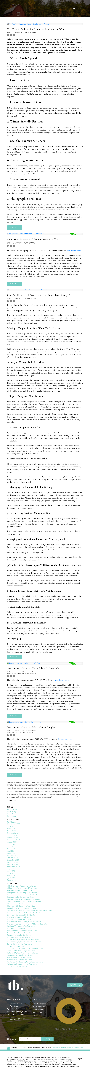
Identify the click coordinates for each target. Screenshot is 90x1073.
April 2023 (11, 878)
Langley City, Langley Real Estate (68, 790)
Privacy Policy (56, 1047)
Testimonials (37, 1012)
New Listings (12, 812)
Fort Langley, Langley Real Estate (52, 788)
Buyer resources (39, 1007)
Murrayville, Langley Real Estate (53, 791)
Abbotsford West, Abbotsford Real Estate (46, 782)
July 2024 (11, 844)
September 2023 (13, 867)
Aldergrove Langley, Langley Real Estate (22, 893)
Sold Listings (11, 816)
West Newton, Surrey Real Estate (38, 796)
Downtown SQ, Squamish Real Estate (16, 788)
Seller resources (39, 1009)
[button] (67, 1039)
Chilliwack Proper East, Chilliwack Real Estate (25, 785)
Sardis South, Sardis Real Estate (18, 946)
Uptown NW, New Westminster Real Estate (22, 953)
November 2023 (13, 862)
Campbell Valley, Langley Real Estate (54, 784)
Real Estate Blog (13, 814)
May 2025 (11, 829)
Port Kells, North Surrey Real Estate (71, 791)
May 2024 (11, 849)
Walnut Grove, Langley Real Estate (20, 796)
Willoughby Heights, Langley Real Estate (26, 797)
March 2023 (12, 880)
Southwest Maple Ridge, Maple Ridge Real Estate (29, 794)
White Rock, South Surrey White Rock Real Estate (25, 962)
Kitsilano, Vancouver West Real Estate (24, 244)
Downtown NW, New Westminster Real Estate (65, 787)
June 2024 (11, 846)
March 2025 (12, 831)
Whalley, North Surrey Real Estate (55, 796)
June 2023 (11, 873)
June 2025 (11, 826)
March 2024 (12, 853)
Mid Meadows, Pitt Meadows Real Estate (22, 930)
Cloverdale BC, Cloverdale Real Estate (24, 673)
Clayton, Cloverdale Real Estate (45, 785)
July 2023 (11, 871)
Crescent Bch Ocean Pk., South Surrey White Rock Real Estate (37, 787)
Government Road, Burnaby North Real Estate (24, 922)
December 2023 (13, 860)
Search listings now (40, 1004)
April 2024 (11, 851)
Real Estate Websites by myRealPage (72, 1047)
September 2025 (13, 824)
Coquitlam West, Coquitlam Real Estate (21, 908)
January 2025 (12, 835)
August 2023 (12, 869)
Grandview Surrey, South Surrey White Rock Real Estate (25, 790)
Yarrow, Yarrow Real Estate (44, 797)
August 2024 (12, 842)
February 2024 (12, 855)
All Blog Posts (12, 809)
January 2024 (12, 858)
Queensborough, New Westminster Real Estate (42, 793)
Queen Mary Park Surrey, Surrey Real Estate (18, 793)
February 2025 (12, 833)
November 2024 (13, 838)
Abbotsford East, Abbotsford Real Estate (24, 782)
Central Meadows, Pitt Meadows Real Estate (23, 899)
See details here (74, 251)
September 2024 (13, 840)
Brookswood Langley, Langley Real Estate (33, 784)
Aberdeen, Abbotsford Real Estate (67, 782)
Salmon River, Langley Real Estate (23, 732)
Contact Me (75, 985)
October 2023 (12, 864)
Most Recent (11, 822)
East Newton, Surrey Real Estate (35, 788)
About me (36, 1015)
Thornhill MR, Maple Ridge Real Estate (52, 794)
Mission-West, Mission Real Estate (35, 791)
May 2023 (11, 875)
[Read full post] (45, 25)
